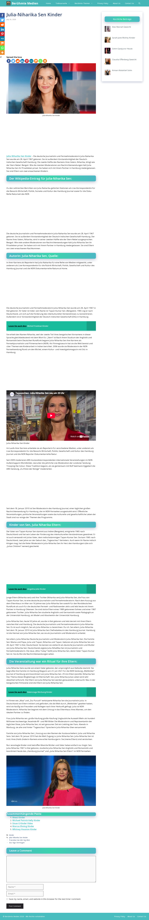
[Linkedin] (22, 61)
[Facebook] (9, 61)
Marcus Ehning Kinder (23, 826)
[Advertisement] (51, 38)
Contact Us (129, 3)
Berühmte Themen (82, 3)
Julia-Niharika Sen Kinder (18, 156)
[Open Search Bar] (139, 3)
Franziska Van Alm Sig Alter (19, 840)
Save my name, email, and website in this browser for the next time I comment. (45, 899)
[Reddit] (18, 61)
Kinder (11, 835)
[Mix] (36, 61)
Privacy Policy (102, 3)
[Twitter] (13, 61)
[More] (45, 61)
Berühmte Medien (25, 3)
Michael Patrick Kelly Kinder (26, 820)
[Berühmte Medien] (8, 3)
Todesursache (61, 3)
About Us (116, 3)
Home (48, 3)
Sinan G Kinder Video (22, 823)
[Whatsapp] (40, 61)
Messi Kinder (18, 817)
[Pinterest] (27, 61)
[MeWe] (31, 61)
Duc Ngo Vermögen (17, 842)
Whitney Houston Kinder (24, 829)
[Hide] (1, 57)
